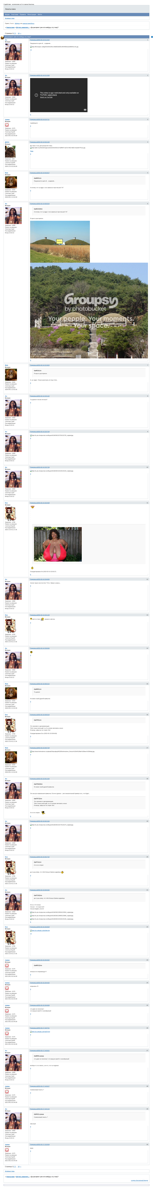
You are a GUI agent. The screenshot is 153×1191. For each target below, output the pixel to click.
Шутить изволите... (22, 27)
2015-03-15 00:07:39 (43, 748)
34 (19, 33)
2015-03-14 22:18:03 (43, 365)
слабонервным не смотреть (42, 526)
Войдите (17, 23)
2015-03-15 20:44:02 (43, 960)
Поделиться (33, 40)
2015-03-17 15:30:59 (43, 1144)
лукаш (7, 119)
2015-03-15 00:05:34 (43, 714)
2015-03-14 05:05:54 (43, 203)
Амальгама (10, 27)
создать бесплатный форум (139, 1180)
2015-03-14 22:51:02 (43, 396)
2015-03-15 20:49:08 (43, 1005)
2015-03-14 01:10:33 (43, 40)
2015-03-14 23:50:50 (43, 648)
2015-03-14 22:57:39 (43, 467)
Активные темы (9, 18)
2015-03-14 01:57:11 (43, 119)
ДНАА (7, 142)
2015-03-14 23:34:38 (43, 503)
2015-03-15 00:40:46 (43, 890)
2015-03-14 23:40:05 (43, 579)
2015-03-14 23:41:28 (43, 615)
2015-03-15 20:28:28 (43, 927)
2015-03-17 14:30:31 (43, 1050)
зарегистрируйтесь (28, 23)
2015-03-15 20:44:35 (43, 982)
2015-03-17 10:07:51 (43, 1028)
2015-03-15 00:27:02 (43, 857)
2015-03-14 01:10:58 (43, 75)
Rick (6, 173)
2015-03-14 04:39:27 (43, 173)
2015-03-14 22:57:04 (43, 431)
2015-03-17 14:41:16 (43, 1109)
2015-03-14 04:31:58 (43, 142)
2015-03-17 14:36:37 (43, 1086)
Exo (6, 503)
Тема (31, 151)
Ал (6, 40)
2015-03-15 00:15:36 (43, 821)
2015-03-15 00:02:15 (43, 684)
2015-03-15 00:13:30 (43, 778)
